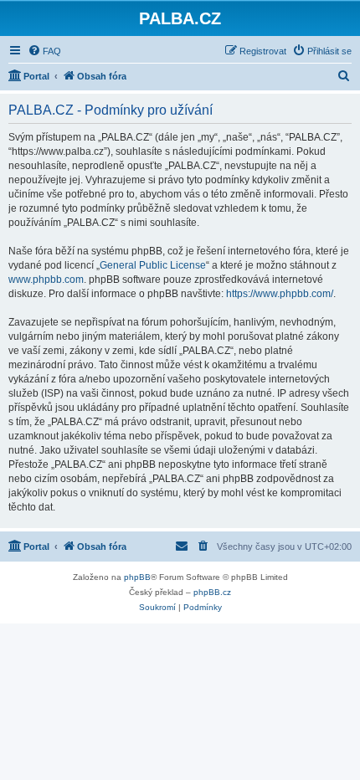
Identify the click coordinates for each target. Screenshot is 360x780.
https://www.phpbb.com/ (279, 294)
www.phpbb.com (46, 279)
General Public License (153, 265)
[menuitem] (44, 51)
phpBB (137, 577)
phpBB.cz (212, 592)
